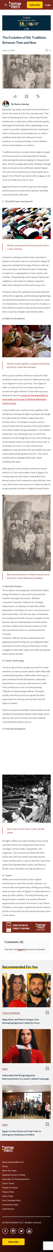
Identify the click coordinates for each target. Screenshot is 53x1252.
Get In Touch (8, 1183)
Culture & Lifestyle (11, 1013)
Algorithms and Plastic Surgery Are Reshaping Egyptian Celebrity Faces (21, 1021)
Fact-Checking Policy (11, 1200)
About (5, 1166)
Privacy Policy (8, 1192)
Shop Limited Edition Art (13, 1162)
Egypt (5, 1069)
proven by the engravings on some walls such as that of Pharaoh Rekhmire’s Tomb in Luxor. (25, 399)
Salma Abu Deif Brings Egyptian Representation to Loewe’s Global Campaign (25, 1077)
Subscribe (35, 4)
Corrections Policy (10, 1205)
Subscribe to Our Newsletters (15, 1179)
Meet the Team (9, 1170)
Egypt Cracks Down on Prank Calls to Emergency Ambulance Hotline (21, 1133)
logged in (21, 949)
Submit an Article (10, 1187)
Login (48, 4)
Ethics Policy (7, 1196)
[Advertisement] (24, 751)
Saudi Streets (8, 1209)
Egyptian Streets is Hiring (13, 1175)
